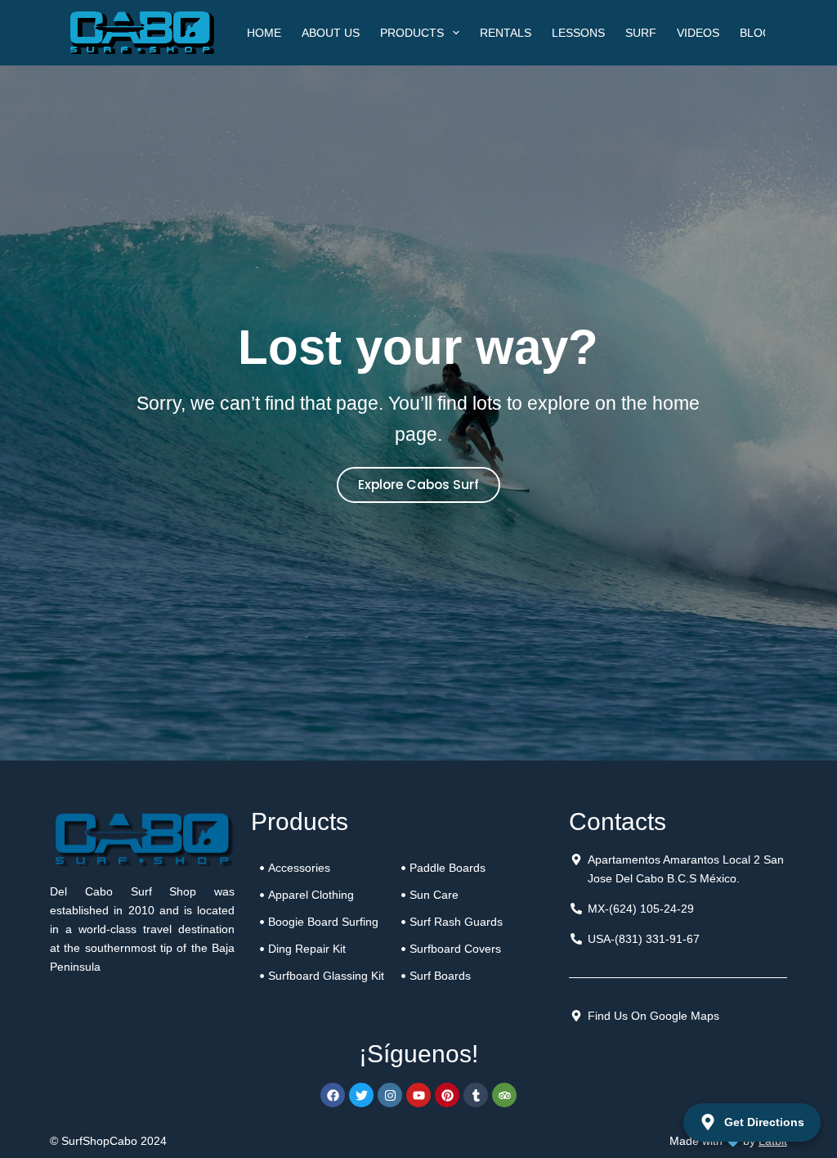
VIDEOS (698, 32)
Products (412, 32)
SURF (640, 32)
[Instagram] (390, 1095)
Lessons (578, 32)
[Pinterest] (447, 1095)
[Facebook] (332, 1095)
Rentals (505, 32)
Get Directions (764, 1122)
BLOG (756, 32)
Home (264, 32)
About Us (331, 32)
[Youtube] (418, 1095)
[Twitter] (361, 1095)
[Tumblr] (475, 1095)
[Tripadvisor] (504, 1095)
